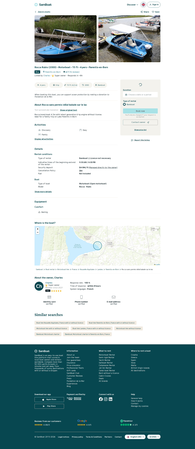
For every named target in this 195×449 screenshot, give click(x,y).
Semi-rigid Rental (106, 357)
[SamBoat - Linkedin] (111, 399)
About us (71, 355)
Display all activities (44, 139)
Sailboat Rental (106, 363)
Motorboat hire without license (128, 328)
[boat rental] (43, 4)
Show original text (68, 110)
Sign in (155, 4)
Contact (134, 403)
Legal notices (63, 437)
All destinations (138, 370)
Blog (69, 386)
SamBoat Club (73, 373)
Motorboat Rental (107, 355)
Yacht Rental (104, 360)
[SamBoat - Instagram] (106, 399)
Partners (108, 437)
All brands (103, 381)
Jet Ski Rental (105, 368)
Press (69, 378)
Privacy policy (77, 437)
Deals (101, 378)
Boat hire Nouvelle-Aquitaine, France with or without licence (59, 323)
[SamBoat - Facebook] (101, 399)
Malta (133, 365)
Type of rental (129, 101)
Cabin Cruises (105, 376)
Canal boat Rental (107, 370)
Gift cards (71, 370)
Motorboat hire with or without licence (51, 328)
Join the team (73, 357)
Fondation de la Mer (75, 381)
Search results (44, 12)
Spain (133, 360)
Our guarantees (73, 360)
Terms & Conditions (94, 437)
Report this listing (142, 140)
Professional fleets (75, 368)
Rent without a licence (109, 373)
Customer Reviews (75, 376)
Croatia (134, 355)
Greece (134, 357)
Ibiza (133, 363)
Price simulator (73, 365)
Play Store (51, 406)
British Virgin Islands (140, 368)
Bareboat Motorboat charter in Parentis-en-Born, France (87, 334)
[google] (82, 421)
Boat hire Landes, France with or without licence (92, 328)
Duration (127, 90)
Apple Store (51, 399)
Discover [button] (131, 4)
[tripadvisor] (126, 421)
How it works (137, 401)
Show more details (43, 191)
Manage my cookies (139, 406)
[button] (37, 229)
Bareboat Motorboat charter (47, 334)
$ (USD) (153, 436)
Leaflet (157, 264)
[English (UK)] (143, 4)
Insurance (71, 363)
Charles (47, 75)
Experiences (72, 383)
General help (136, 398)
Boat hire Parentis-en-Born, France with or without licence (112, 323)
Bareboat (131, 104)
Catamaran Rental (107, 365)
